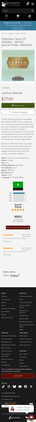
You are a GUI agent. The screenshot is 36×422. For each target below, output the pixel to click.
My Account (24, 336)
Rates (22, 299)
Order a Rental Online (25, 306)
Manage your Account (24, 311)
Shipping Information (9, 345)
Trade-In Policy (7, 351)
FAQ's (22, 360)
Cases (4, 305)
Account (6, 18)
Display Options (9, 272)
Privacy (4, 362)
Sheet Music (6, 311)
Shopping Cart (6, 342)
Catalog (10, 33)
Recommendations (26, 322)
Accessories (6, 299)
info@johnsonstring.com (11, 396)
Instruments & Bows (9, 308)
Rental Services (25, 345)
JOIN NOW (18, 376)
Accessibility (6, 365)
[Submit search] (32, 11)
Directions (23, 357)
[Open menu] (32, 4)
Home (4, 33)
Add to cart (19, 105)
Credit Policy (24, 315)
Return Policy (6, 348)
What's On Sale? (7, 317)
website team (8, 399)
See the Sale (18, 28)
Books (4, 302)
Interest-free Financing (6, 355)
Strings (4, 314)
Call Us (18, 18)
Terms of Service (7, 359)
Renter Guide (24, 319)
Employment (24, 366)
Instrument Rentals (26, 296)
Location (29, 18)
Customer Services (26, 342)
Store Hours (24, 354)
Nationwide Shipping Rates (27, 326)
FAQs (21, 330)
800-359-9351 (10, 393)
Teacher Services (25, 339)
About (22, 363)
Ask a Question (7, 339)
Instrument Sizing (26, 302)
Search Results (21, 33)
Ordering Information (9, 336)
